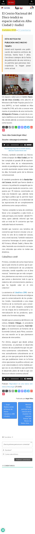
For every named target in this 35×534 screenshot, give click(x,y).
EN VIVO (11, 2)
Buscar (31, 4)
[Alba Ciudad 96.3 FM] (17, 8)
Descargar (11, 387)
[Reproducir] (4, 145)
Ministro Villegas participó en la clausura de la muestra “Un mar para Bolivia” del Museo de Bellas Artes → (26, 414)
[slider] (29, 144)
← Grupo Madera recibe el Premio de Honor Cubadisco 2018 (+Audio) (9, 410)
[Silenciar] (25, 145)
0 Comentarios (24, 30)
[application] (17, 145)
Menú (3, 4)
